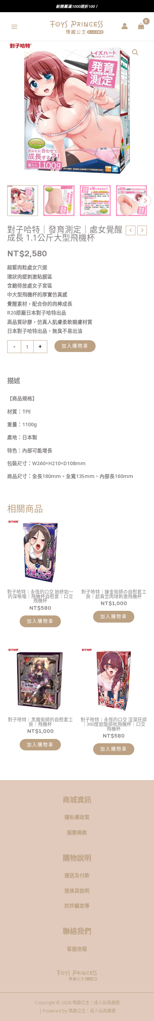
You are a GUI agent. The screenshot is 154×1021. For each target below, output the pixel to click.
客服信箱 (77, 948)
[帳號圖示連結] (124, 26)
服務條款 (77, 832)
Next (145, 200)
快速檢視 (40, 580)
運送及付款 (77, 875)
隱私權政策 (77, 817)
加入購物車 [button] (40, 621)
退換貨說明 (77, 890)
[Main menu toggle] (14, 27)
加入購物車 (75, 345)
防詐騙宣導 (77, 905)
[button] (135, 52)
